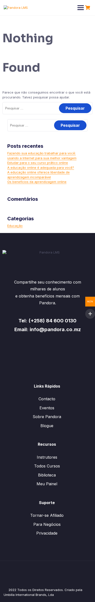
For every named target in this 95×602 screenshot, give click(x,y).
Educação (15, 226)
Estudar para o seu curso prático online (37, 163)
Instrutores (47, 457)
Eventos (46, 407)
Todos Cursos (47, 466)
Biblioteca (47, 475)
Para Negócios (47, 524)
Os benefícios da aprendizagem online (36, 182)
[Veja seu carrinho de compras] (88, 7)
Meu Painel (47, 483)
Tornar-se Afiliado (47, 515)
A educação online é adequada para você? (40, 167)
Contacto (46, 398)
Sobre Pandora (47, 416)
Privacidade (46, 533)
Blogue (46, 425)
